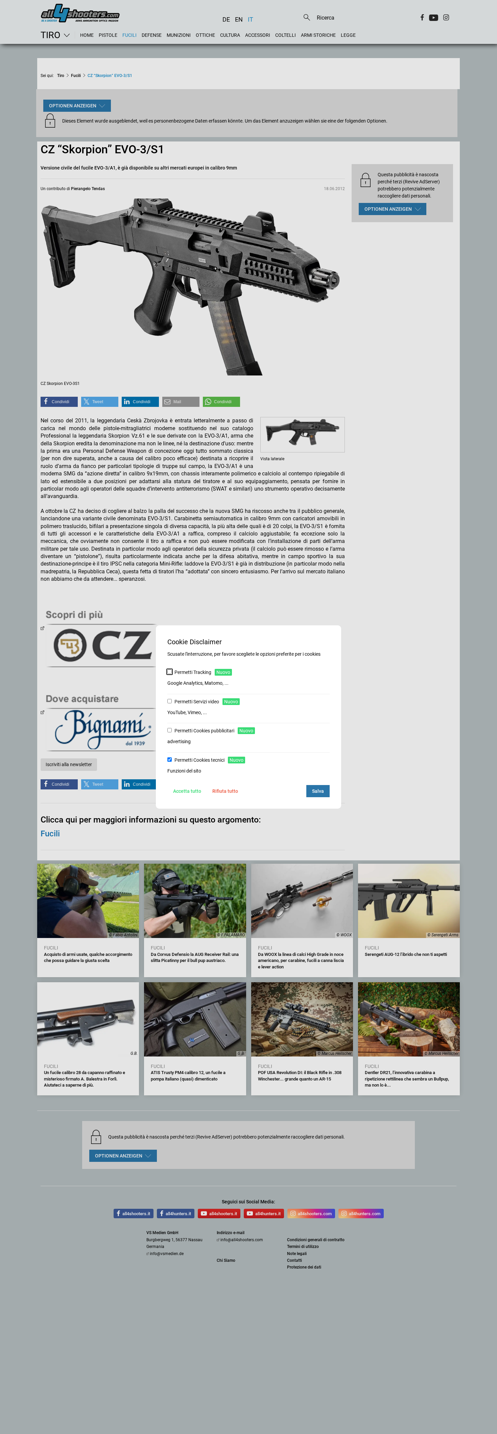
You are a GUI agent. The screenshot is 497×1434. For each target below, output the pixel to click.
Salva (318, 791)
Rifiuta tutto (225, 791)
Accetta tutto (187, 791)
